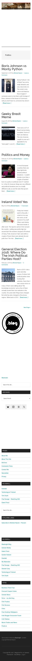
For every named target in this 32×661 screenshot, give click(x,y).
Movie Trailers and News (9, 622)
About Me (5, 456)
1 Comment (24, 206)
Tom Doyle (5, 495)
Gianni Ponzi (5, 502)
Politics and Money (16, 155)
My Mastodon (6, 562)
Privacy (4, 476)
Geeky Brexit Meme (11, 115)
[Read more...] (7, 103)
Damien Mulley (6, 548)
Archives (4, 462)
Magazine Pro (18, 652)
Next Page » (27, 307)
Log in (23, 654)
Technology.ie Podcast (9, 492)
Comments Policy (7, 466)
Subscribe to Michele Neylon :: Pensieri (14, 523)
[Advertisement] (16, 28)
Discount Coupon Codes (9, 591)
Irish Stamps (6, 619)
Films (3, 608)
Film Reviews (6, 605)
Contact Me (5, 469)
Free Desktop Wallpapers (10, 612)
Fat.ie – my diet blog (8, 598)
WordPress (17, 654)
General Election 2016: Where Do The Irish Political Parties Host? (14, 254)
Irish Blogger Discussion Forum (11, 615)
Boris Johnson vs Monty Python (14, 67)
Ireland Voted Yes (15, 202)
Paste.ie (4, 626)
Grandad (4, 489)
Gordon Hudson (6, 555)
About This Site (6, 459)
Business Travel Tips (8, 588)
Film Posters (6, 602)
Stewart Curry (6, 569)
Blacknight (18, 637)
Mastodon (5, 378)
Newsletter (5, 473)
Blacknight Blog (6, 544)
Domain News (6, 595)
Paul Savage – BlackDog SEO (11, 499)
